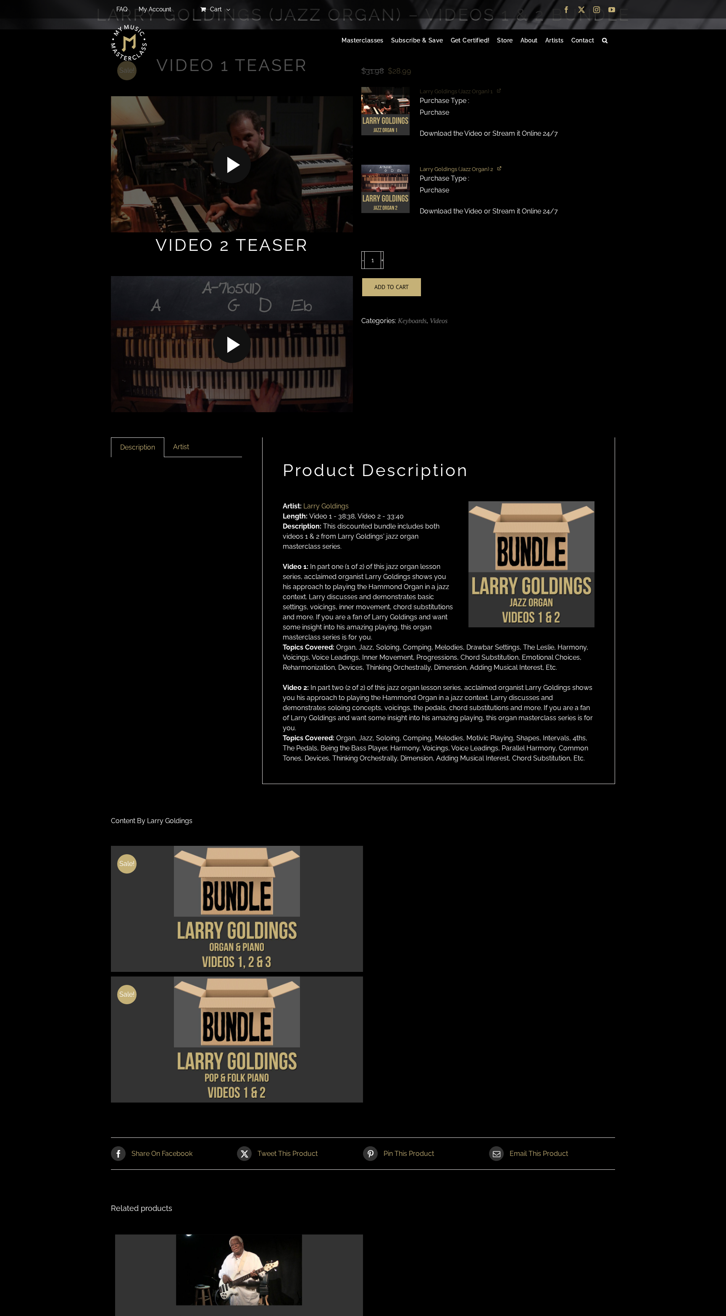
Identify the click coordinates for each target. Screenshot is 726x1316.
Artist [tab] (181, 447)
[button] (605, 41)
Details (237, 910)
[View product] (500, 168)
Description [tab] (137, 447)
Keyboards (412, 320)
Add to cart (391, 287)
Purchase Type (444, 101)
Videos (438, 320)
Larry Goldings (326, 506)
